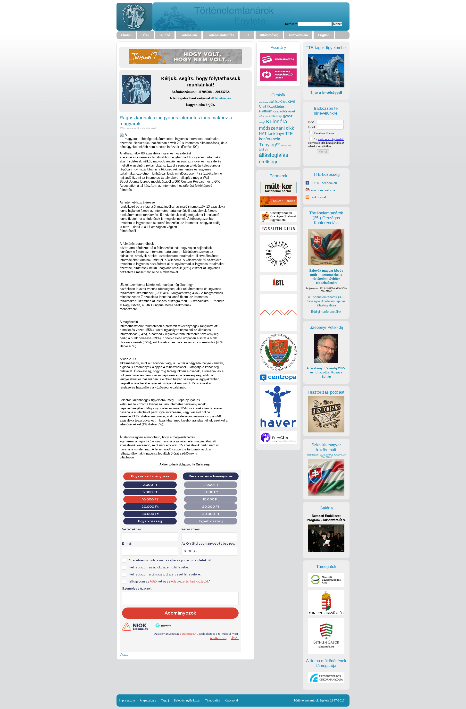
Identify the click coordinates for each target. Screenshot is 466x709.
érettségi (268, 161)
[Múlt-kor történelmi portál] (278, 192)
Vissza (124, 654)
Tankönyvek (318, 197)
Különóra (276, 121)
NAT (263, 134)
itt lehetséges (221, 98)
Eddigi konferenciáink (326, 311)
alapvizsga (263, 102)
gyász (288, 116)
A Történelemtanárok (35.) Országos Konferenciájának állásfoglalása (326, 301)
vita (289, 145)
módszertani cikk (276, 128)
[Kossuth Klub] (278, 231)
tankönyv (276, 133)
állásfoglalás (273, 155)
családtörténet (284, 111)
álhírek (263, 149)
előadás (263, 116)
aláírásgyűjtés (278, 101)
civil (291, 101)
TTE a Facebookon (323, 183)
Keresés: (291, 23)
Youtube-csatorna (322, 190)
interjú (262, 122)
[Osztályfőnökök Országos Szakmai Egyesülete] (278, 221)
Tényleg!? (269, 144)
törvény (284, 145)
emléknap (275, 116)
